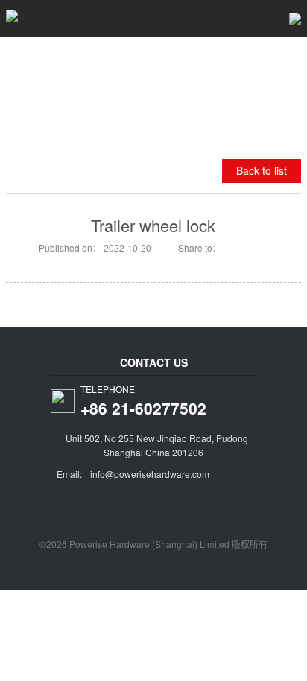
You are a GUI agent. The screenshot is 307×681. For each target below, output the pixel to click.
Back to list (261, 170)
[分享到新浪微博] (231, 247)
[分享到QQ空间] (271, 247)
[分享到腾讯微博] (251, 247)
